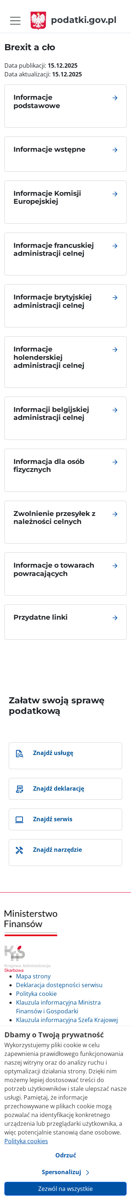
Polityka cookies (26, 1141)
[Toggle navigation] (15, 21)
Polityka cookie (36, 994)
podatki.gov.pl (83, 20)
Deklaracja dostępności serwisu (59, 985)
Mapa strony (33, 976)
